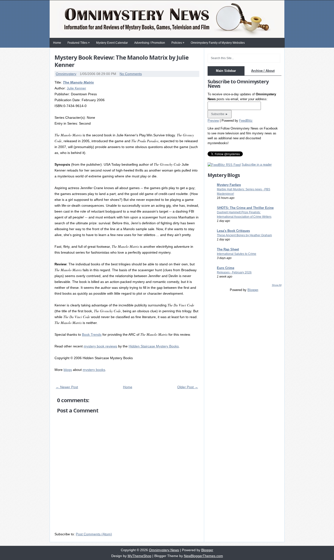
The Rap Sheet (228, 249)
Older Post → (187, 387)
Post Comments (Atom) (94, 534)
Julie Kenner (76, 88)
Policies (177, 42)
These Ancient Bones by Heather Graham (244, 235)
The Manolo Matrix (78, 82)
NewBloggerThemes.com (203, 556)
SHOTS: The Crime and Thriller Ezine (245, 208)
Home (57, 42)
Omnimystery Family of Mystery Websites (218, 42)
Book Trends (91, 334)
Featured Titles (78, 42)
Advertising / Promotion (149, 42)
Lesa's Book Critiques (233, 231)
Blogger (252, 290)
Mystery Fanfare (229, 185)
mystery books (94, 370)
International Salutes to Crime (236, 254)
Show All (276, 285)
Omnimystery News (164, 550)
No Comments (131, 74)
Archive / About (263, 71)
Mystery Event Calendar (112, 42)
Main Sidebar (226, 71)
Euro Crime (225, 268)
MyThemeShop (139, 556)
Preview (213, 120)
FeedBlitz (246, 120)
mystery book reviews (100, 346)
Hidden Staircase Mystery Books (154, 346)
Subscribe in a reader (257, 164)
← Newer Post (67, 387)
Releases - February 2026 (234, 272)
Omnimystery (66, 74)
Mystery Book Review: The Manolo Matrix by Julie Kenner (122, 61)
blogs (68, 370)
